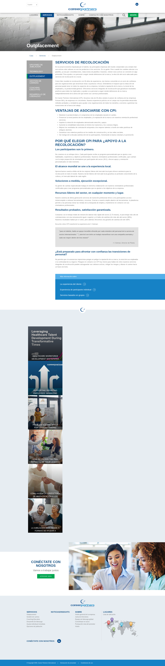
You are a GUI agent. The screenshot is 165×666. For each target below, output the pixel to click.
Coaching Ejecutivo (35, 89)
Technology (36, 71)
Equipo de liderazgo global (84, 619)
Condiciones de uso (87, 663)
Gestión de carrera (35, 82)
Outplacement (37, 76)
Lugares (34, 15)
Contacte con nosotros (101, 15)
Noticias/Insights (65, 15)
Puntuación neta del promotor (85, 624)
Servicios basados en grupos (72, 295)
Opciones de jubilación (36, 66)
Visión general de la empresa (85, 614)
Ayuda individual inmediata (36, 624)
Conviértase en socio (82, 621)
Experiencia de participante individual (76, 290)
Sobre (81, 15)
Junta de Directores (81, 617)
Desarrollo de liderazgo (38, 95)
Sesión (133, 15)
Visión (77, 626)
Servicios (47, 15)
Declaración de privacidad (68, 663)
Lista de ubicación (109, 614)
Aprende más (46, 576)
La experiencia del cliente (71, 284)
